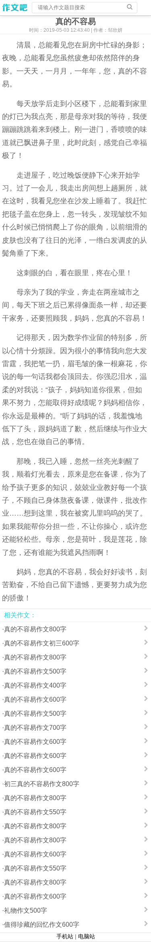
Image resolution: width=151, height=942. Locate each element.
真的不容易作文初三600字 (41, 643)
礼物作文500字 (25, 910)
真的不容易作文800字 (35, 629)
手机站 (64, 936)
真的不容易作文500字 (35, 671)
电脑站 (86, 936)
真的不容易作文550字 (35, 812)
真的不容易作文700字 (35, 727)
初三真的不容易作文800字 (41, 783)
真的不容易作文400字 (35, 685)
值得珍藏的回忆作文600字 (41, 924)
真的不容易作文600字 (35, 699)
